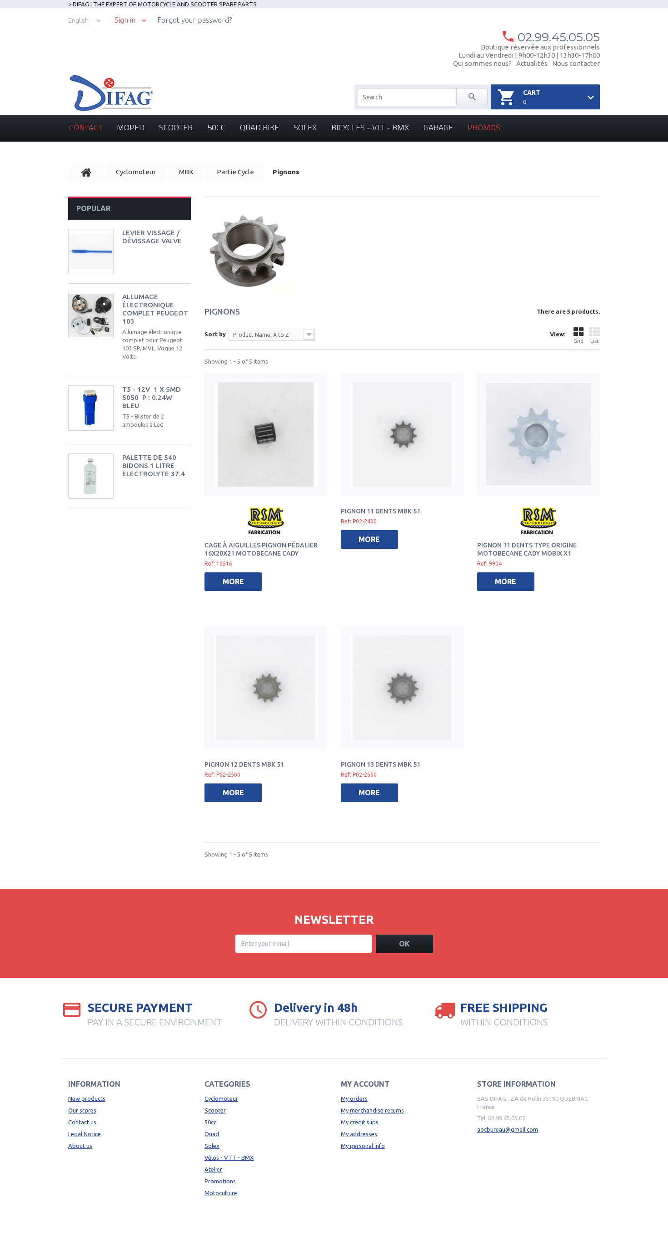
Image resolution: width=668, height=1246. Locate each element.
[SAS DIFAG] (110, 93)
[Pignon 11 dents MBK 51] (402, 434)
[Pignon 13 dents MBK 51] (402, 687)
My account (365, 1084)
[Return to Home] (86, 172)
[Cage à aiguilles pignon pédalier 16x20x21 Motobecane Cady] (265, 434)
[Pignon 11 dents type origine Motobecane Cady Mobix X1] (538, 434)
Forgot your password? (194, 20)
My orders (354, 1098)
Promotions (220, 1181)
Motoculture (220, 1193)
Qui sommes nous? (482, 63)
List (594, 341)
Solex (305, 127)
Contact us (82, 1122)
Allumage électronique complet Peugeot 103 (155, 309)
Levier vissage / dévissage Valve (152, 237)
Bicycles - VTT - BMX (370, 127)
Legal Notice (84, 1134)
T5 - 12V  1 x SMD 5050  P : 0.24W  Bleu (151, 397)
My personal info (363, 1146)
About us (80, 1146)
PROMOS (484, 127)
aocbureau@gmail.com (507, 1129)
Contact (85, 127)
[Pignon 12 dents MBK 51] (265, 687)
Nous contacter (576, 63)
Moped (131, 127)
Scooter (176, 127)
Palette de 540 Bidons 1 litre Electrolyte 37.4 (153, 465)
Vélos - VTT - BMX (229, 1157)
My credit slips (360, 1122)
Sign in (125, 20)
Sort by (215, 334)
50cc (216, 127)
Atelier (213, 1169)
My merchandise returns (372, 1110)
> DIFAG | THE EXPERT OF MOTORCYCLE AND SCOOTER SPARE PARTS (162, 4)
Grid (578, 341)
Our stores (82, 1110)
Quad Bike (259, 127)
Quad (211, 1134)
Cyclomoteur (221, 1098)
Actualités (532, 63)
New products (86, 1098)
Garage (438, 127)
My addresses (359, 1134)
